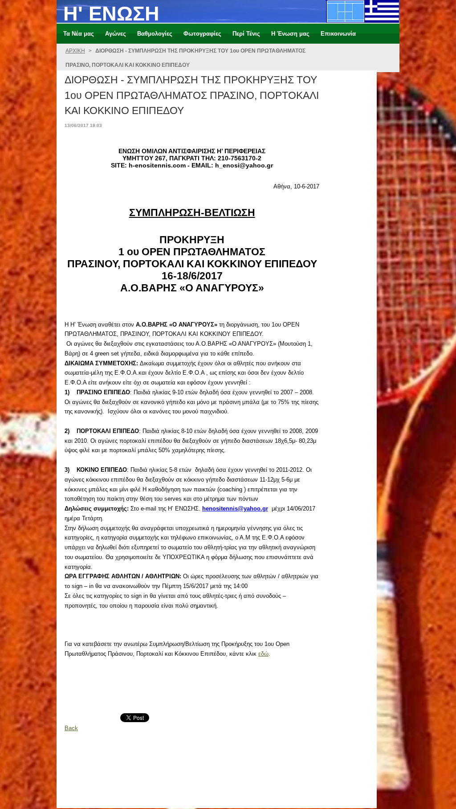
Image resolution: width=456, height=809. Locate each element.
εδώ (263, 653)
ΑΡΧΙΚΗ (75, 50)
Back (71, 728)
